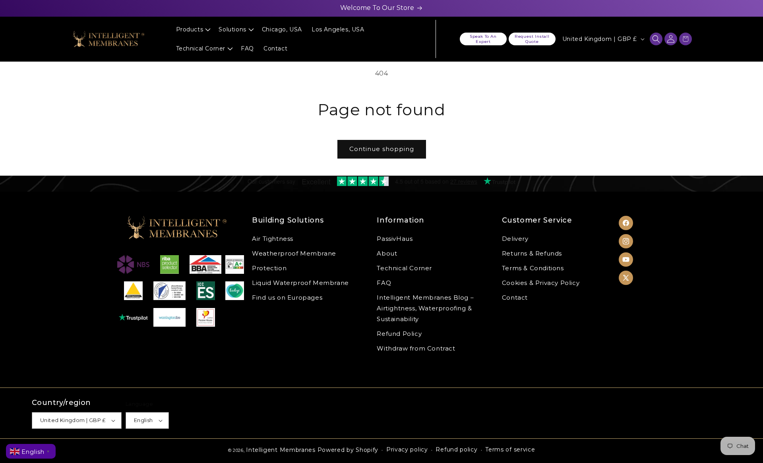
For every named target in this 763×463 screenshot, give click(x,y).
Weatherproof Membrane (294, 253)
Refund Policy (399, 333)
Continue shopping (381, 149)
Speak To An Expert (483, 39)
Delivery (515, 238)
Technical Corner (404, 267)
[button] (192, 29)
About (387, 253)
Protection (269, 267)
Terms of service (510, 449)
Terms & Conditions (533, 267)
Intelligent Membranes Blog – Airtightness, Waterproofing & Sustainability (425, 307)
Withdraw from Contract (416, 348)
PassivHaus (394, 238)
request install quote (532, 39)
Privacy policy (407, 449)
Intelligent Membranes (281, 449)
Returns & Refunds (532, 253)
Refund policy (456, 449)
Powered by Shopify (348, 449)
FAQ (384, 282)
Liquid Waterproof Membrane (300, 282)
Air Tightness (272, 238)
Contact (515, 297)
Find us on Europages (287, 297)
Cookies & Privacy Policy (540, 282)
